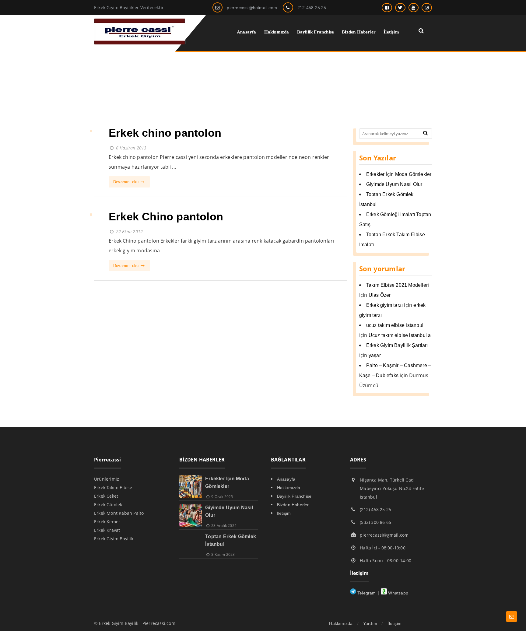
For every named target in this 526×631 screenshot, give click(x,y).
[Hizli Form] (511, 616)
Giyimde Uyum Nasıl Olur (394, 184)
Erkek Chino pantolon (166, 216)
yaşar (375, 355)
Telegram (366, 593)
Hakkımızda (288, 487)
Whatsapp (397, 593)
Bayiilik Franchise (294, 496)
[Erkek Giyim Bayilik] (139, 42)
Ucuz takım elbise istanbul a (400, 335)
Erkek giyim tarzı (384, 305)
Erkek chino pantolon (165, 133)
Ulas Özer (380, 295)
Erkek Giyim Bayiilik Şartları (397, 345)
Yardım (370, 623)
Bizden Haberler (293, 504)
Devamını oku (126, 182)
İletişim (284, 513)
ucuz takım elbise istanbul (394, 325)
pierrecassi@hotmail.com (252, 7)
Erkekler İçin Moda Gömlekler (399, 174)
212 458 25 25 (311, 7)
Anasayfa (286, 479)
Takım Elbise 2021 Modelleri (397, 285)
